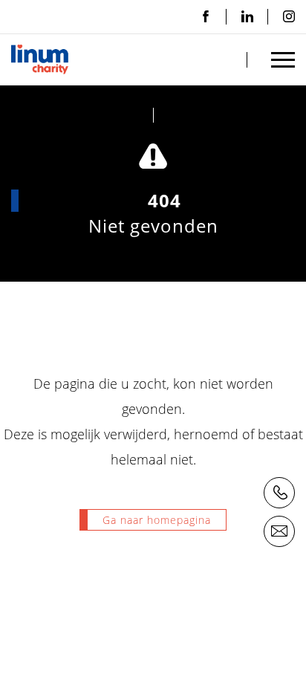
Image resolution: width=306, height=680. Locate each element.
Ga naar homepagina (156, 520)
